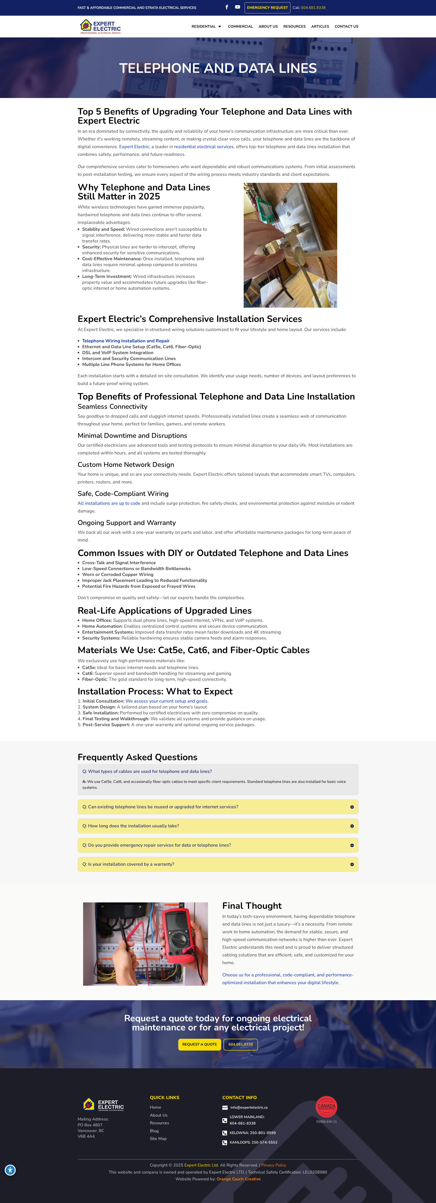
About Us (159, 1115)
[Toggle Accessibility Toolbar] (10, 1170)
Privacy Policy (273, 1165)
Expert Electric (134, 147)
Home (155, 1107)
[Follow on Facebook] (226, 7)
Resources (159, 1123)
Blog (154, 1131)
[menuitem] (207, 26)
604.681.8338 (313, 7)
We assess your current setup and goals (167, 701)
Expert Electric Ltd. (201, 1165)
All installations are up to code (109, 503)
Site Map (158, 1138)
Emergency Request (267, 7)
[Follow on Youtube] (237, 7)
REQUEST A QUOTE (199, 1044)
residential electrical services (204, 147)
